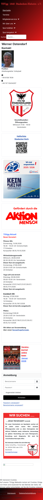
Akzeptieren (6, 498)
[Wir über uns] (14, 23)
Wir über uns (8, 24)
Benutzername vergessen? (13, 405)
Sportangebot (8, 32)
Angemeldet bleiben (13, 392)
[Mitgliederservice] (18, 19)
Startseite (7, 10)
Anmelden (21, 398)
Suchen (3, 37)
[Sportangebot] (15, 32)
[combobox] (16, 37)
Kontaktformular (11, 452)
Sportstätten (8, 28)
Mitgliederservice (10, 19)
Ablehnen (18, 498)
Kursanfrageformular (20, 330)
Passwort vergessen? (11, 403)
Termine (6, 15)
